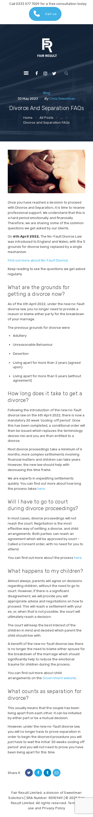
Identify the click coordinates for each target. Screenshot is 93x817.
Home (28, 118)
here (41, 489)
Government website (59, 678)
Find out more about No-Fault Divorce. (38, 260)
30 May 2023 (28, 98)
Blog (46, 93)
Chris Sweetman (62, 98)
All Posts (46, 118)
